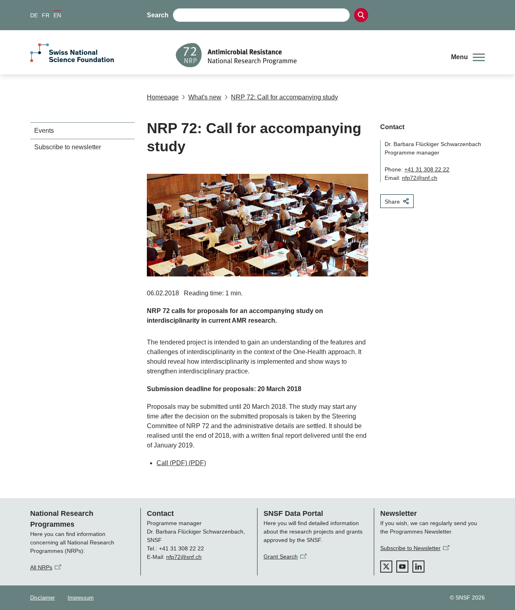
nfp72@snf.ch (419, 178)
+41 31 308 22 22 (426, 169)
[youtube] (402, 567)
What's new (204, 97)
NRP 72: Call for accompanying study (284, 97)
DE (34, 15)
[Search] (361, 15)
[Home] (307, 55)
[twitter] (386, 567)
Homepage (163, 97)
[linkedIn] (418, 567)
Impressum (81, 598)
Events (44, 130)
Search (158, 15)
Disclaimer (42, 598)
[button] (468, 57)
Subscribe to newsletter (67, 147)
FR (45, 15)
